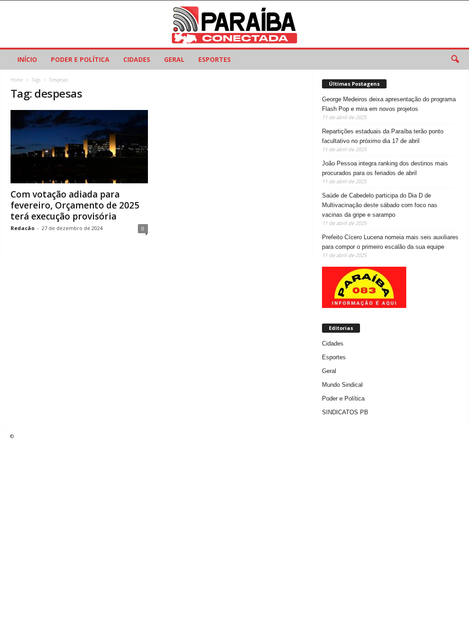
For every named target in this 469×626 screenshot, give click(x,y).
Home (17, 80)
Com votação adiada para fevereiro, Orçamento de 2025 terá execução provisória (75, 205)
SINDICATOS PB (345, 412)
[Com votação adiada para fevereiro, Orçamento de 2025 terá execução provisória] (79, 146)
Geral (174, 59)
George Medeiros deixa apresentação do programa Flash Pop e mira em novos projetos (389, 104)
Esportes (214, 59)
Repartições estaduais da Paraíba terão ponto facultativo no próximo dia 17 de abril (382, 136)
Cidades (136, 59)
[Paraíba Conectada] (234, 24)
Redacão (22, 228)
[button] (455, 59)
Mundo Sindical (342, 384)
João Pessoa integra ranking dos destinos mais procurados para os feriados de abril (385, 168)
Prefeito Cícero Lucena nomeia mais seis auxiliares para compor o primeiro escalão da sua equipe (390, 242)
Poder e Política (80, 59)
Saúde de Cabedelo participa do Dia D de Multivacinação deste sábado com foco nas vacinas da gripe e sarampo (379, 205)
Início (27, 59)
